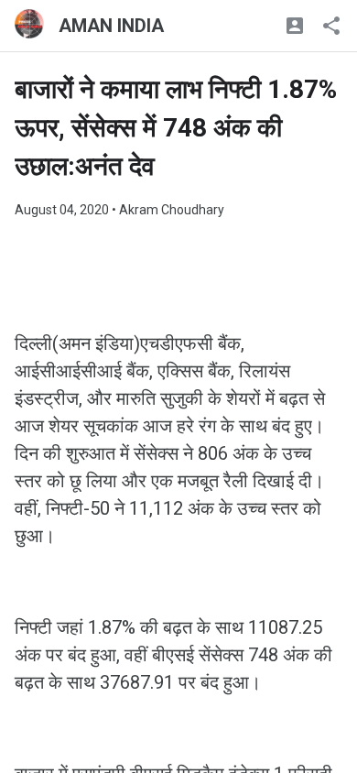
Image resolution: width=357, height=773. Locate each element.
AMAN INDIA (111, 26)
